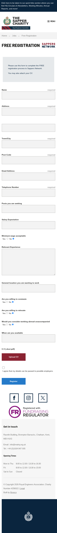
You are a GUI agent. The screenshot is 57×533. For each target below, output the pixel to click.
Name (4, 90)
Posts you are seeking (12, 203)
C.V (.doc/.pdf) (8, 349)
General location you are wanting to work (20, 283)
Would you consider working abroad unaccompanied (26, 321)
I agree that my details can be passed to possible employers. (27, 371)
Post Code (6, 155)
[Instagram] (28, 397)
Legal (22, 488)
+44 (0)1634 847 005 (16, 449)
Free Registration (29, 36)
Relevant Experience (11, 247)
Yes (3, 239)
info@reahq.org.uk (18, 445)
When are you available (12, 333)
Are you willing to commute (14, 299)
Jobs (14, 36)
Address (5, 106)
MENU (52, 21)
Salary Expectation (10, 220)
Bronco (13, 492)
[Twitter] (42, 397)
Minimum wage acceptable (14, 236)
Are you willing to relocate (13, 310)
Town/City (6, 138)
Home (4, 36)
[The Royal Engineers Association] (15, 22)
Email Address (8, 171)
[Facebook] (14, 397)
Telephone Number (10, 187)
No (10, 239)
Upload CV (13, 357)
